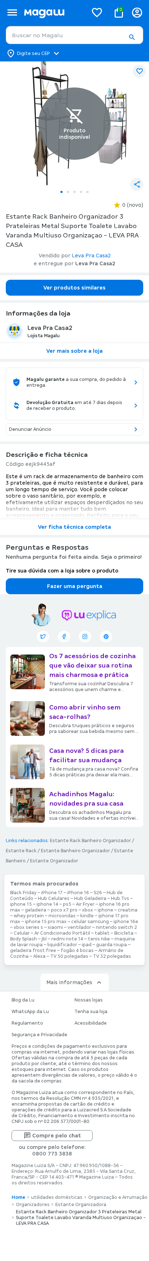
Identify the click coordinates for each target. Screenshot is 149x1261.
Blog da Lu (23, 1000)
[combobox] (74, 35)
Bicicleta (123, 933)
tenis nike (99, 939)
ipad (86, 944)
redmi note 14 (67, 939)
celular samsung (90, 921)
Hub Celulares (53, 898)
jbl (44, 939)
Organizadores (33, 1204)
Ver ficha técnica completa (74, 527)
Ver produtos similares (74, 288)
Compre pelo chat (56, 1135)
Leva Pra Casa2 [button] (91, 255)
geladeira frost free (33, 950)
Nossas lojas (88, 1000)
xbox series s (28, 927)
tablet (102, 933)
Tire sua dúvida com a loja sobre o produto (62, 571)
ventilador (79, 927)
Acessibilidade (90, 1023)
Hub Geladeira (90, 898)
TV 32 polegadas (112, 956)
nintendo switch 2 (116, 927)
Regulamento (27, 1023)
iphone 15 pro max (46, 921)
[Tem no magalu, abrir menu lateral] (12, 12)
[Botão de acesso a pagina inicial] (53, 12)
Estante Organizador (54, 860)
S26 (98, 892)
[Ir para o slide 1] (61, 192)
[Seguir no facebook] (64, 636)
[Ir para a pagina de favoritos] (97, 12)
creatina (127, 910)
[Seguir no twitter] (43, 636)
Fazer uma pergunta (74, 586)
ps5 (67, 904)
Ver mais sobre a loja (74, 351)
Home (18, 1197)
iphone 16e (126, 921)
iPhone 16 (78, 892)
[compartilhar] (136, 184)
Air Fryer (85, 904)
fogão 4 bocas (77, 950)
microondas (62, 915)
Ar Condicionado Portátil (62, 933)
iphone (105, 910)
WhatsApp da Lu (30, 1011)
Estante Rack (21, 850)
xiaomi (55, 927)
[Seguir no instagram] (85, 636)
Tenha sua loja (90, 1011)
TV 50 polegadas (69, 956)
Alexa (39, 956)
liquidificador (62, 944)
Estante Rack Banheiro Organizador (90, 840)
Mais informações (69, 982)
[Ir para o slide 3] (74, 192)
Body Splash (23, 939)
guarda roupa (111, 944)
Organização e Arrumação (118, 1197)
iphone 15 (21, 904)
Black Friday (23, 892)
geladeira (35, 910)
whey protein (29, 915)
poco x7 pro (64, 910)
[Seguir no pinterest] (106, 636)
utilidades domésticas (56, 1197)
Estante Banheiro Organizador (75, 850)
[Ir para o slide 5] (87, 192)
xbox (87, 910)
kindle (87, 915)
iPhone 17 (52, 892)
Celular (22, 933)
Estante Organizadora (80, 1204)
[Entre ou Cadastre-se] (137, 12)
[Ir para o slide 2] (68, 192)
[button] (131, 37)
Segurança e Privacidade (39, 1034)
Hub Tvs (120, 898)
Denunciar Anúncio (30, 429)
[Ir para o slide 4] (81, 192)
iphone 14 (47, 904)
